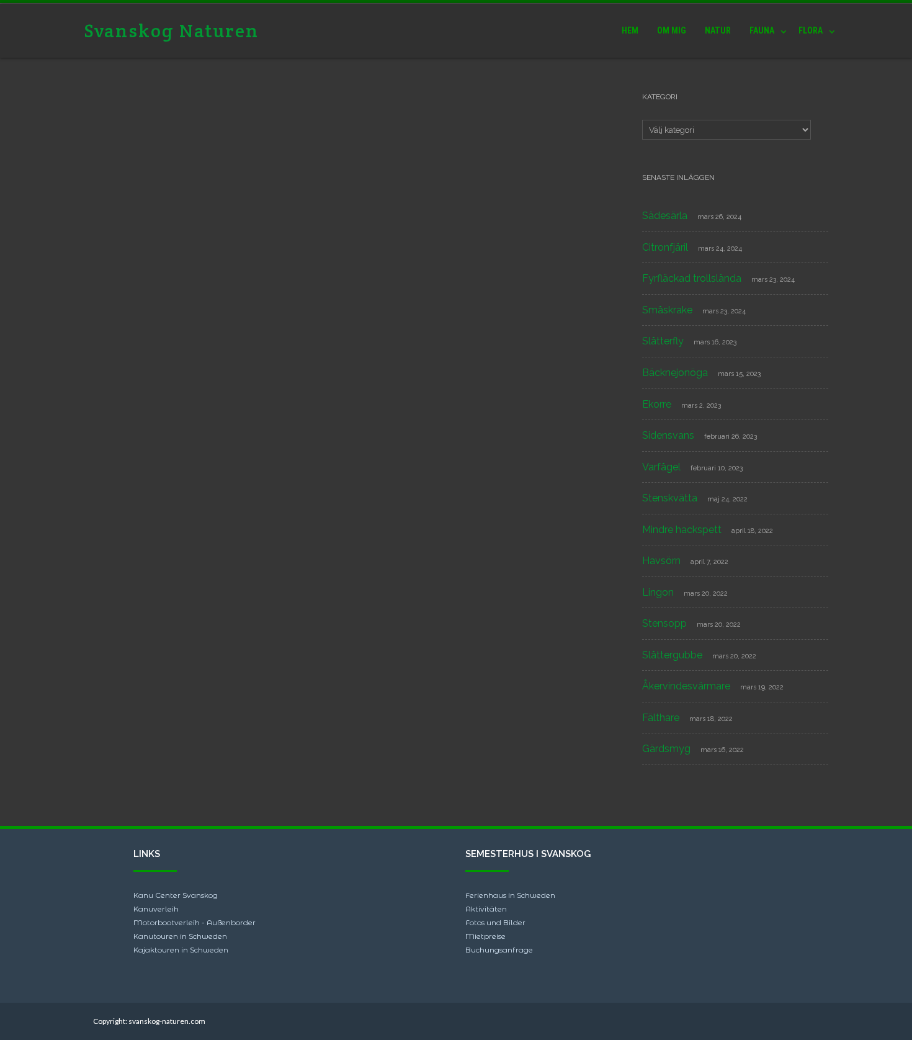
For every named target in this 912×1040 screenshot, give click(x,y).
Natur (718, 30)
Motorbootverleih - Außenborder (194, 922)
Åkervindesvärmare (686, 686)
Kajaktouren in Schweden (180, 949)
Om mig (671, 30)
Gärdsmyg (666, 749)
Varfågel (661, 467)
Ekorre (656, 404)
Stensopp (664, 623)
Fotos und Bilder (495, 922)
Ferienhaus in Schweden (510, 895)
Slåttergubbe (672, 655)
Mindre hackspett (682, 530)
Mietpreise (485, 936)
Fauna (761, 30)
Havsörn (661, 561)
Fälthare (660, 718)
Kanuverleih (156, 908)
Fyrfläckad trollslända (691, 278)
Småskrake (667, 310)
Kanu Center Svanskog (175, 895)
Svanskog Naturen (171, 31)
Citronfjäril (665, 247)
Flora (810, 30)
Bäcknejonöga (675, 373)
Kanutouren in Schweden (180, 936)
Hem (630, 30)
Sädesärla (664, 216)
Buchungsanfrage (499, 949)
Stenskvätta (669, 498)
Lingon (658, 592)
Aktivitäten (486, 908)
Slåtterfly (663, 341)
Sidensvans (668, 435)
